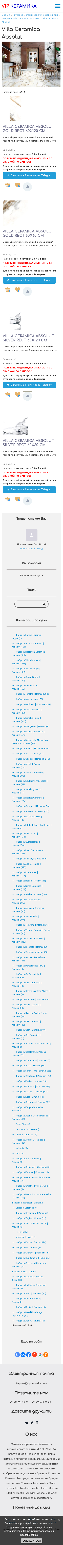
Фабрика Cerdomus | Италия (33, 1102)
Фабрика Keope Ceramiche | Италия (28, 1109)
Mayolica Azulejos (26, 1237)
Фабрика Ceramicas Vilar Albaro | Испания (31, 993)
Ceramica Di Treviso (27, 1129)
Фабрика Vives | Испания (31, 1293)
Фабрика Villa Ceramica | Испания (26, 662)
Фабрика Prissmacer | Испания (27, 1202)
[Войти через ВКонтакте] (23, 1354)
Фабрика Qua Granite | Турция (33, 1258)
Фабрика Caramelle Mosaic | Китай (28, 1278)
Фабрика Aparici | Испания (32, 748)
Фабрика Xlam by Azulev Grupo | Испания (30, 1015)
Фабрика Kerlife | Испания (31, 1307)
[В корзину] (7, 185)
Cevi (20, 1153)
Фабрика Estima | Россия (31, 1242)
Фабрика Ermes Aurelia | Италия (26, 1006)
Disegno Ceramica (26, 1208)
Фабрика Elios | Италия (30, 1097)
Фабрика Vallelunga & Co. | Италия (27, 791)
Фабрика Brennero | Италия (32, 999)
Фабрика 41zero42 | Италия (32, 925)
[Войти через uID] (17, 1354)
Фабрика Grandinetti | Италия (33, 1060)
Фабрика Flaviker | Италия (31, 1081)
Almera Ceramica (26, 1134)
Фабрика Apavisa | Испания (32, 811)
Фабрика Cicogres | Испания (33, 806)
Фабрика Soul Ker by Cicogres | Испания (30, 782)
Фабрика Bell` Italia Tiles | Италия (27, 818)
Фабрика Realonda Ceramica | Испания (29, 653)
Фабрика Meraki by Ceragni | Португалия (28, 1314)
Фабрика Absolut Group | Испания (26, 766)
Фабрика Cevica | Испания (32, 1091)
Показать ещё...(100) (22, 1325)
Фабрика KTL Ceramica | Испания (26, 1023)
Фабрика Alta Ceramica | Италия (26, 1160)
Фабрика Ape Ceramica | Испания (26, 865)
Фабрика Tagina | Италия (31, 1218)
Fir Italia (22, 1232)
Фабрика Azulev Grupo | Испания (26, 670)
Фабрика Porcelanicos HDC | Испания (28, 967)
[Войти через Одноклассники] (45, 1354)
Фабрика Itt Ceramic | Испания (25, 874)
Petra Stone (23, 1124)
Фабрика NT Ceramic (28, 1247)
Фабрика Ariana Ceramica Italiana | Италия (31, 1045)
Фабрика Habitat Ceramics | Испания (28, 799)
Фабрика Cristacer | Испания (32, 1252)
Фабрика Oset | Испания (31, 1030)
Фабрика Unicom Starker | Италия (27, 901)
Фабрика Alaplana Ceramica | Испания (28, 910)
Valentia (22, 1148)
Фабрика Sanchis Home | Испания (26, 720)
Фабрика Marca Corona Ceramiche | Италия (31, 1196)
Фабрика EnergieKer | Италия (32, 726)
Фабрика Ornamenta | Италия (32, 1213)
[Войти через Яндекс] (34, 1354)
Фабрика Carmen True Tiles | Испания (28, 940)
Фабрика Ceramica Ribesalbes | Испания (29, 1265)
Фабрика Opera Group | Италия (26, 679)
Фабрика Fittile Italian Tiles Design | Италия (32, 827)
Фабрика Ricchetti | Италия (32, 947)
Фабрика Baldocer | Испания (33, 704)
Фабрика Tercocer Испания (32, 952)
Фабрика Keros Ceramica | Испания (27, 888)
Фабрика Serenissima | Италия (33, 1071)
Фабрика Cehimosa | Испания (33, 1167)
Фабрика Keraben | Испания (32, 1172)
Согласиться (32, 1540)
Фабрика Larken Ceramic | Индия (27, 637)
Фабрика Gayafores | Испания (33, 1076)
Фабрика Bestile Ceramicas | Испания (28, 733)
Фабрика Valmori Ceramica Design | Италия (31, 932)
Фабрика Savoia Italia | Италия (25, 918)
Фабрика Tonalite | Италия (32, 694)
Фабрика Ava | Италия (29, 699)
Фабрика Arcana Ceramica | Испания (28, 645)
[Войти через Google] (40, 1354)
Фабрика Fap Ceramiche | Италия (26, 984)
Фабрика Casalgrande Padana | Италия (29, 1053)
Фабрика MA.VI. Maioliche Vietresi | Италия (31, 1179)
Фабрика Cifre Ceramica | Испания (26, 711)
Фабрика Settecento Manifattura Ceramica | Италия (30, 742)
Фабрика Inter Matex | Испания (25, 835)
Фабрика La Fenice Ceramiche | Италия (29, 1287)
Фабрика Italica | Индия (24, 1271)
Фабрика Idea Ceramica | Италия (26, 1300)
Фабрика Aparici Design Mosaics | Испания (31, 1117)
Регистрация (27, 548)
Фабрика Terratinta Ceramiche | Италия (30, 1225)
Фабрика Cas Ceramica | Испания (26, 1037)
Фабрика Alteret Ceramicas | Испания (28, 1141)
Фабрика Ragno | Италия (31, 880)
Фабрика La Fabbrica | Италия (25, 687)
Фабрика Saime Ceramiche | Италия (28, 774)
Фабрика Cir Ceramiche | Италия (26, 976)
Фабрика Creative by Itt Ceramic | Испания (31, 1187)
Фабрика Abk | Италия (30, 753)
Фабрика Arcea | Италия (30, 1065)
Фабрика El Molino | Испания (33, 1086)
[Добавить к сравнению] (27, 186)
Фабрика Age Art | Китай (30, 1320)
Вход (40, 548)
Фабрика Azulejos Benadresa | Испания (29, 959)
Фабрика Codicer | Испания (33, 759)
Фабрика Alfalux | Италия (31, 894)
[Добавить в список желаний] (17, 185)
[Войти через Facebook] (28, 1354)
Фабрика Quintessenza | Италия (26, 843)
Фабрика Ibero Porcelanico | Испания (28, 852)
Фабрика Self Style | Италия (32, 858)
